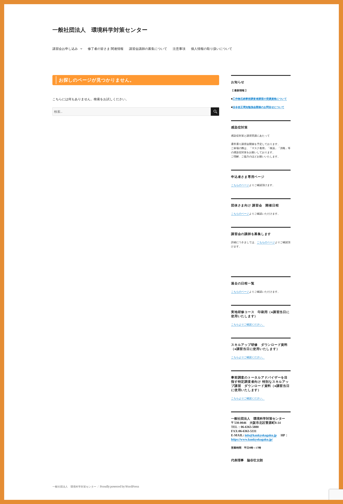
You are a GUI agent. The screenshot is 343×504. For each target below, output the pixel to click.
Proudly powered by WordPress (119, 486)
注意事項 (179, 49)
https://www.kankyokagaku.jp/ (252, 439)
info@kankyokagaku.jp (261, 435)
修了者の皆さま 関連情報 (105, 49)
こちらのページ (240, 185)
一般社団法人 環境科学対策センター (99, 29)
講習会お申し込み (65, 49)
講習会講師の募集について (148, 49)
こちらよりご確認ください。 (248, 324)
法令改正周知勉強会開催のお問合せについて (258, 107)
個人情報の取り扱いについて (211, 49)
